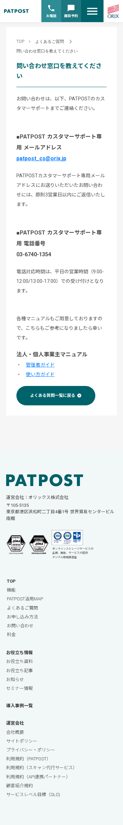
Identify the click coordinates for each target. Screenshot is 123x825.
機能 (11, 590)
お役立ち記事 (19, 670)
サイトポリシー (21, 741)
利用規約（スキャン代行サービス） (41, 767)
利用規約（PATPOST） (28, 758)
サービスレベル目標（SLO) (33, 794)
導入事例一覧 (19, 705)
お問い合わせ (20, 625)
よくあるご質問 (49, 41)
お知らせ (15, 679)
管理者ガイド (40, 365)
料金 (11, 634)
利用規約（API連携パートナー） (38, 776)
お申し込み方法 (22, 616)
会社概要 (15, 732)
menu (92, 11)
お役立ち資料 (19, 661)
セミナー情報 (19, 688)
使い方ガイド (40, 374)
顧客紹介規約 (19, 785)
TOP (20, 41)
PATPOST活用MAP (25, 598)
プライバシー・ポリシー (30, 750)
